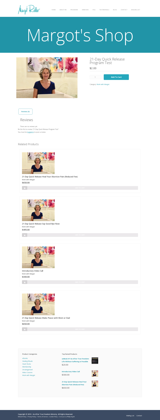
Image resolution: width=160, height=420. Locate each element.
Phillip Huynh (71, 416)
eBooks (25, 358)
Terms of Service (42, 416)
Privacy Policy (32, 416)
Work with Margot (103, 84)
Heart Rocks (26, 364)
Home (54, 10)
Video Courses (27, 372)
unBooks (85, 10)
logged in (30, 132)
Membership (26, 367)
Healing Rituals (27, 361)
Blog (115, 10)
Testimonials (104, 10)
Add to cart (116, 77)
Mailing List (135, 10)
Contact (124, 10)
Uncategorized (27, 370)
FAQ (94, 10)
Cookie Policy (53, 416)
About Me (63, 10)
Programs (74, 10)
